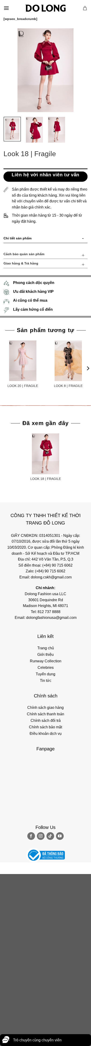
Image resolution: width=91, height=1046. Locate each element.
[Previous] (11, 70)
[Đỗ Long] (45, 8)
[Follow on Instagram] (41, 836)
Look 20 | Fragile (22, 386)
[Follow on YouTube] (60, 836)
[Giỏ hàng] (85, 8)
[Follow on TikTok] (50, 836)
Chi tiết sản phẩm (18, 238)
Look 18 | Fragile (45, 479)
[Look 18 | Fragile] (45, 453)
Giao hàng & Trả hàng (21, 263)
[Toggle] (83, 239)
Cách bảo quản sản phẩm (24, 254)
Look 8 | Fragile (68, 386)
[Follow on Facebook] (31, 836)
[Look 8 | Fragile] (68, 360)
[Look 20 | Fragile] (22, 360)
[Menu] (6, 8)
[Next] (80, 70)
